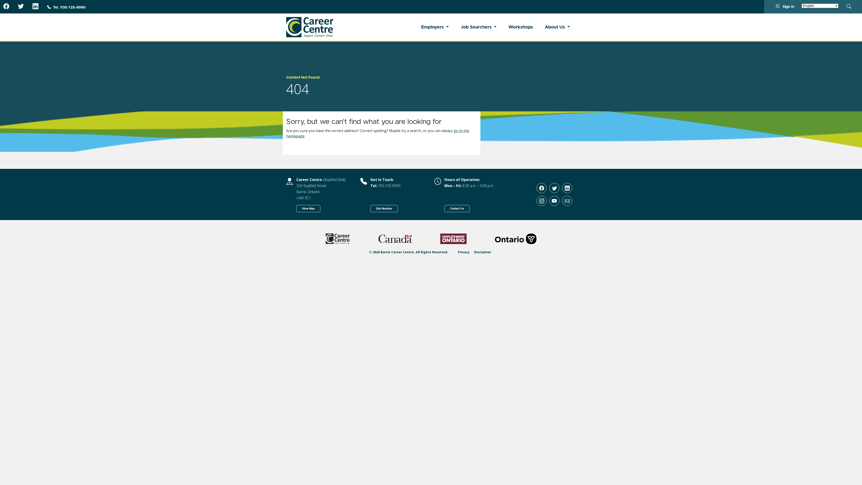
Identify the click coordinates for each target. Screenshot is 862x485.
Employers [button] (433, 27)
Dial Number (384, 208)
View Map (308, 208)
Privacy (464, 252)
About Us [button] (555, 27)
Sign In (788, 7)
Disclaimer (482, 252)
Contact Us (457, 208)
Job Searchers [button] (477, 27)
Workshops (520, 27)
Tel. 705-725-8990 (69, 7)
